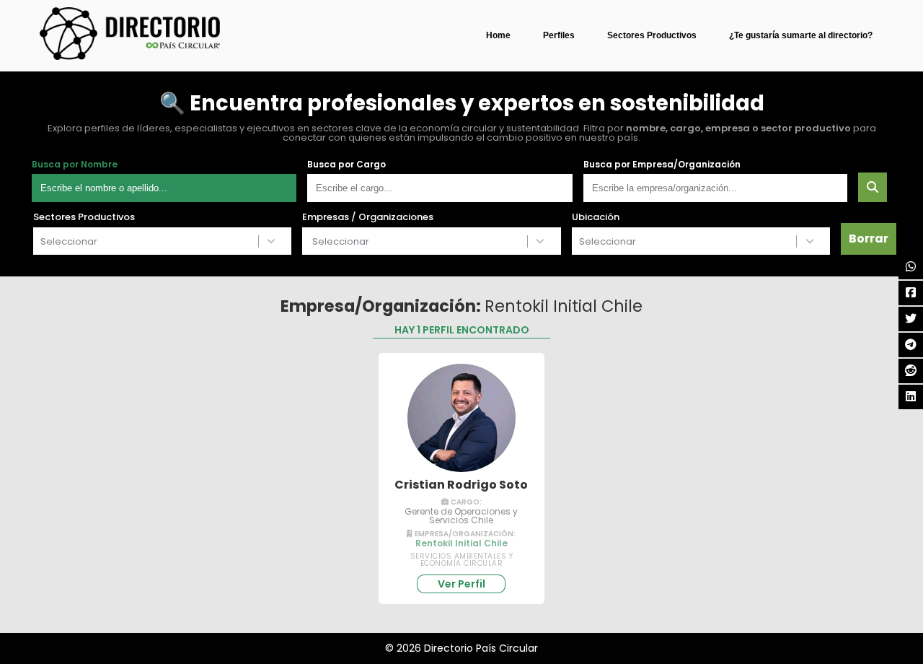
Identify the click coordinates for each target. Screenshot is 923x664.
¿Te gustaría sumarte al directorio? (801, 35)
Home (498, 35)
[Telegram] (910, 345)
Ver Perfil (461, 584)
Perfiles (559, 35)
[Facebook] (910, 293)
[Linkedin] (910, 397)
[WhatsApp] (910, 267)
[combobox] (146, 241)
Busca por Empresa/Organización (662, 164)
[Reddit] (910, 371)
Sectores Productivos (652, 35)
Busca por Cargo (346, 164)
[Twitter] (910, 319)
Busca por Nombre (75, 164)
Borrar (868, 238)
